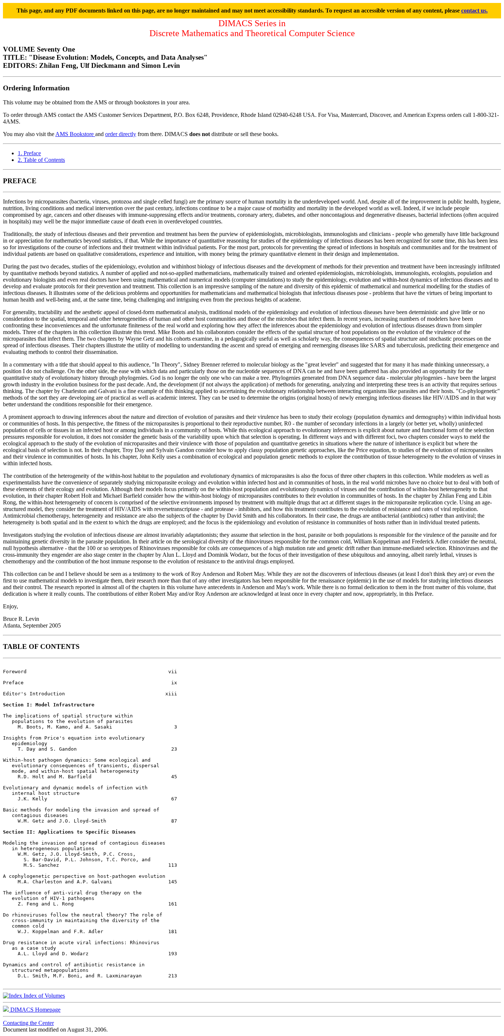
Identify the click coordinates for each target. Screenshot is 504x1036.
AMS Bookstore (75, 134)
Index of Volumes (43, 995)
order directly (120, 134)
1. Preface (29, 153)
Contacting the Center (28, 1023)
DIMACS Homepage (35, 1010)
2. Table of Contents (41, 160)
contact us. (474, 10)
